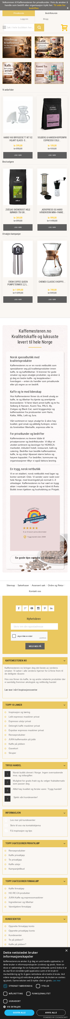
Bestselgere (8, 161)
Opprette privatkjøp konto (22, 930)
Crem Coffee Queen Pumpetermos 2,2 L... (17, 283)
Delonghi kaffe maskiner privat (24, 725)
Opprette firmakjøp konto (21, 926)
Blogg (45, 19)
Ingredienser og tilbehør (21, 902)
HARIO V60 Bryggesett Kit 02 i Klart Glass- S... (18, 139)
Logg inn (24, 19)
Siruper (12, 753)
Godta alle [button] (19, 1012)
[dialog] (35, 983)
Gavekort (13, 748)
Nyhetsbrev (34, 619)
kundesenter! (31, 797)
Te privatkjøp (15, 859)
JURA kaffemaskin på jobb (22, 739)
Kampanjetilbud (17, 868)
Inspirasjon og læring (19, 712)
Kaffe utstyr (14, 864)
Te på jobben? (16, 939)
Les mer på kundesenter (22, 820)
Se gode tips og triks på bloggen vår (35, 559)
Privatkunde (19, 13)
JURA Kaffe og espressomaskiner (26, 897)
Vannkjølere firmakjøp (20, 906)
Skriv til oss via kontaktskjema (25, 825)
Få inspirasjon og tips (21, 830)
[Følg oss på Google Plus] (25, 608)
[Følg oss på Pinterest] (45, 608)
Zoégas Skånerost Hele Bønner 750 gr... (18, 211)
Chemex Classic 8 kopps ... (52, 281)
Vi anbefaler (8, 89)
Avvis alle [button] (51, 1012)
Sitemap (11, 585)
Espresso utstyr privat (20, 721)
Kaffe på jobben (17, 744)
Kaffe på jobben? (17, 944)
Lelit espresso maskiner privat (24, 716)
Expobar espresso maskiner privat (26, 730)
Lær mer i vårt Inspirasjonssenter (21, 690)
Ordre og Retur (55, 585)
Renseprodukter (17, 735)
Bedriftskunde (51, 13)
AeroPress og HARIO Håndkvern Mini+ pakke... (52, 211)
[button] (35, 1006)
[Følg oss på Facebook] (19, 608)
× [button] (66, 950)
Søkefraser (23, 585)
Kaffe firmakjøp (16, 888)
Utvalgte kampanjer (11, 234)
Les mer (57, 980)
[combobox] (24, 27)
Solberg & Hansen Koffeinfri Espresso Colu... (52, 139)
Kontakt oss (35, 591)
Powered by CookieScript (55, 1017)
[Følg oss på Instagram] (38, 608)
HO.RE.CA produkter (19, 893)
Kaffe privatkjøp (17, 855)
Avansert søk (38, 585)
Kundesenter (15, 935)
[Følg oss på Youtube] (32, 608)
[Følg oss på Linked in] (51, 608)
